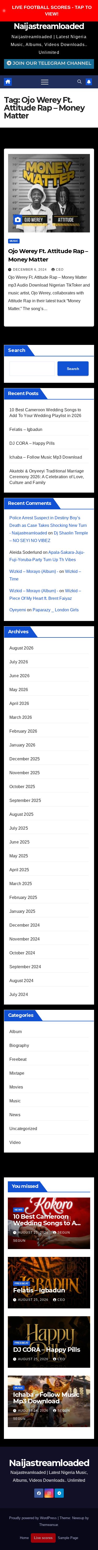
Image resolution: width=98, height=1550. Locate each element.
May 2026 (18, 689)
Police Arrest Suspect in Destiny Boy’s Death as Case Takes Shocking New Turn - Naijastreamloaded (48, 525)
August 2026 (21, 648)
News (14, 1115)
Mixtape (16, 1073)
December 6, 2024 (30, 269)
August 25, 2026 (33, 1232)
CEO (60, 269)
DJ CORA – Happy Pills (32, 443)
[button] (79, 81)
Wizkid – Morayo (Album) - (33, 571)
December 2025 (24, 759)
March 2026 (20, 717)
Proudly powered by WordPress (33, 1518)
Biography (19, 1045)
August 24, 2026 (33, 1410)
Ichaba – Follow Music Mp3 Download (45, 457)
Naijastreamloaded (49, 26)
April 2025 (19, 870)
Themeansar (48, 1525)
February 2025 (23, 897)
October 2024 (22, 953)
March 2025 (20, 883)
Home (24, 1538)
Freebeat (18, 1059)
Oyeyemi (17, 610)
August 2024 (21, 980)
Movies (16, 1087)
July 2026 (18, 662)
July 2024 (18, 994)
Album (15, 1031)
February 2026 (23, 731)
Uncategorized (23, 1128)
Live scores (43, 1538)
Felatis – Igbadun (25, 429)
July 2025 (18, 828)
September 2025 (25, 800)
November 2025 (24, 773)
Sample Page (68, 1538)
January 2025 (22, 911)
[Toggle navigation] (45, 81)
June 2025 (19, 842)
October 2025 (22, 786)
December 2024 (24, 925)
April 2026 (19, 703)
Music (14, 241)
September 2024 (25, 967)
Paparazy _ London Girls (56, 610)
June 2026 (19, 676)
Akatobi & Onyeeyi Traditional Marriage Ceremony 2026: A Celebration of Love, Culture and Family (46, 477)
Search (16, 350)
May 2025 (18, 856)
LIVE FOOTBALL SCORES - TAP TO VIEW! (52, 10)
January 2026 (22, 745)
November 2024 (24, 939)
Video (15, 1142)
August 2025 (21, 814)
